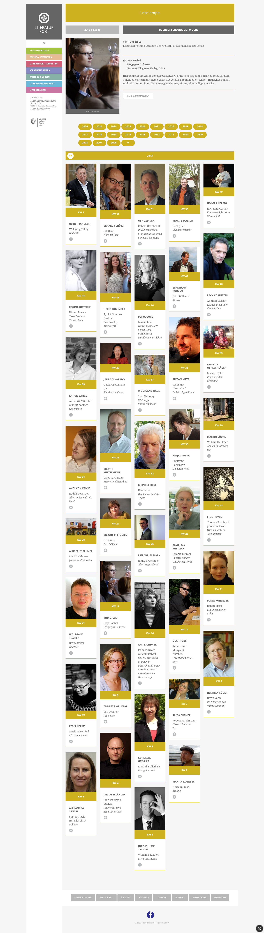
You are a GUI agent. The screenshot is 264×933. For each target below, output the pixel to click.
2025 (99, 126)
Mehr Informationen (138, 95)
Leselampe (162, 897)
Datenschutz (199, 897)
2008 (85, 142)
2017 (85, 134)
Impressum (220, 897)
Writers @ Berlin (40, 76)
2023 (128, 126)
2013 (142, 134)
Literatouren (38, 90)
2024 (114, 126)
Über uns (126, 897)
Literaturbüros (38, 109)
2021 (157, 126)
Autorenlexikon (39, 50)
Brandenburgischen (47, 106)
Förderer (144, 897)
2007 (99, 142)
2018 (200, 126)
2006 (114, 142)
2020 (171, 126)
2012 (157, 134)
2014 (128, 134)
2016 (99, 134)
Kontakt (180, 897)
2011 (171, 134)
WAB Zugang (106, 897)
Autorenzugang (83, 897)
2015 (114, 134)
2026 (85, 126)
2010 (185, 134)
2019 (185, 126)
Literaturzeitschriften (43, 63)
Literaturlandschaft (42, 83)
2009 (200, 134)
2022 (142, 126)
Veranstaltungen (40, 70)
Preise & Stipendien (41, 57)
